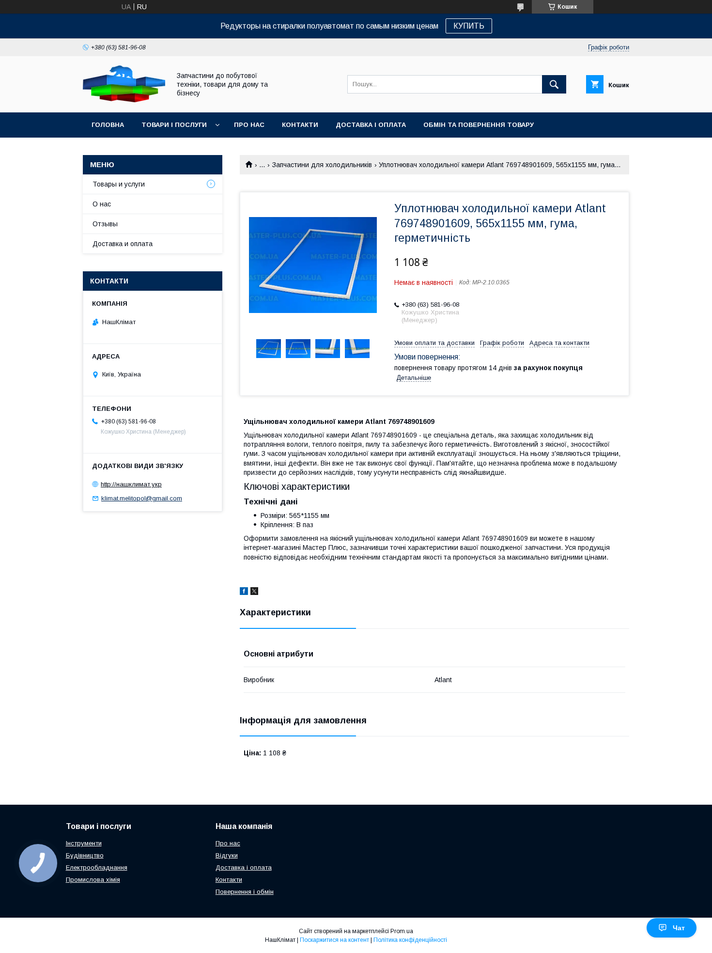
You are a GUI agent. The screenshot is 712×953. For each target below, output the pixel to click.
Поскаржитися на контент (334, 940)
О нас (102, 204)
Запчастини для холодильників (322, 165)
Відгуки (227, 855)
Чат (679, 928)
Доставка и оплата (123, 244)
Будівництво (85, 855)
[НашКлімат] (124, 100)
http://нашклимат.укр (131, 484)
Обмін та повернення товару (478, 124)
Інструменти (84, 843)
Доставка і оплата (371, 124)
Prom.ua (401, 931)
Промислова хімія (93, 879)
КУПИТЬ (468, 26)
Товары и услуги (119, 184)
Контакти (300, 124)
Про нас (249, 124)
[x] (254, 592)
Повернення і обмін (245, 891)
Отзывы (105, 224)
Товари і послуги (174, 124)
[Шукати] (554, 84)
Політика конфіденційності (410, 940)
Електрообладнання (96, 867)
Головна (108, 124)
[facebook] (244, 592)
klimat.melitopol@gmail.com (141, 498)
